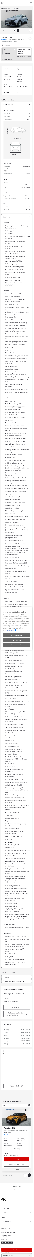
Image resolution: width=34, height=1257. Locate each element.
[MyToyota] (28, 2)
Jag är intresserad (16, 1250)
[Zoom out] (3, 1053)
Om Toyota (6, 1221)
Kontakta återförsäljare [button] (16, 1164)
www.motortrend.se (11, 1001)
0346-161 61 (8, 998)
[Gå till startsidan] (2, 2)
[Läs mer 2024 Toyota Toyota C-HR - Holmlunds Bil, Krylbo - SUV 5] (16, 1117)
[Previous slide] (14, 30)
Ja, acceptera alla (16, 644)
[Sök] (25, 3)
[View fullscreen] (30, 30)
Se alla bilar (20, 1007)
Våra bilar (5, 1208)
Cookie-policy (10, 630)
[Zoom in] (3, 1051)
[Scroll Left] (25, 1175)
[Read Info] (30, 59)
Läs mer (16, 1159)
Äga (3, 1217)
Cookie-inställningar (16, 635)
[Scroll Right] (29, 1175)
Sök (4, 1105)
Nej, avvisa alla (16, 640)
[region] (17, 1069)
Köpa (3, 1212)
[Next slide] (18, 30)
